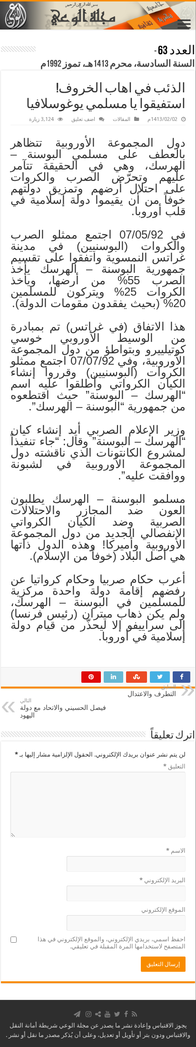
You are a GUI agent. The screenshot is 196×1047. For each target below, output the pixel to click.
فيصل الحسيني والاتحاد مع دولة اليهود (63, 708)
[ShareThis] (98, 1014)
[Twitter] (117, 1014)
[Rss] (134, 1014)
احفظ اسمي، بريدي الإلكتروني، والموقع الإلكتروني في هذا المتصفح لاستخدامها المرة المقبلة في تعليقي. (112, 943)
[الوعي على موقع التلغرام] (77, 1014)
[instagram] (88, 1014)
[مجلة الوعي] (98, 15)
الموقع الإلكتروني (163, 909)
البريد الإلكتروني (162, 880)
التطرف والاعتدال (151, 691)
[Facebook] (126, 1014)
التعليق (174, 766)
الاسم (176, 850)
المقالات (121, 119)
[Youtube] (107, 1014)
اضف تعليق (83, 119)
